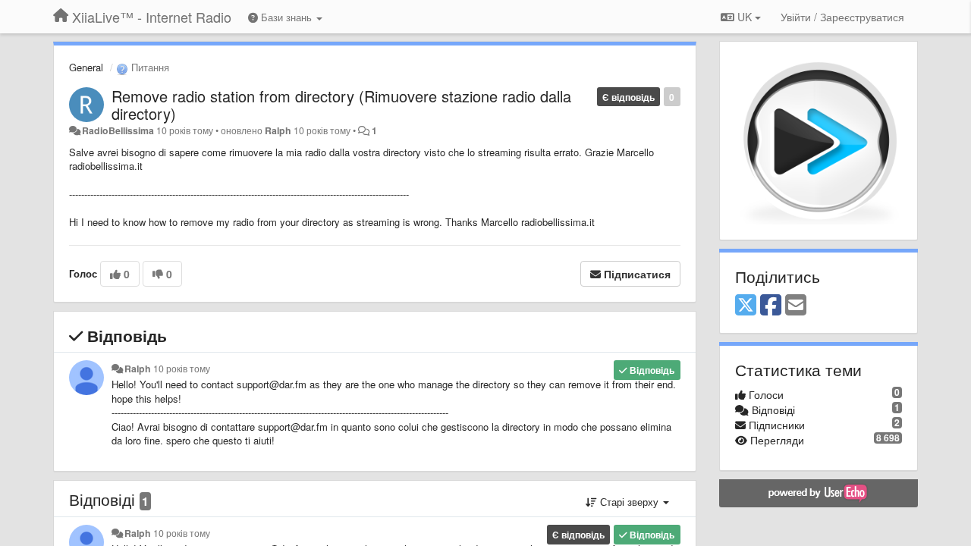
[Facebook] (770, 305)
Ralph (278, 130)
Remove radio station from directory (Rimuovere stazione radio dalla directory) (341, 104)
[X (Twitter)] (745, 305)
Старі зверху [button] (629, 501)
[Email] (795, 305)
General (86, 67)
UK (744, 16)
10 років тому (181, 368)
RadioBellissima (118, 130)
